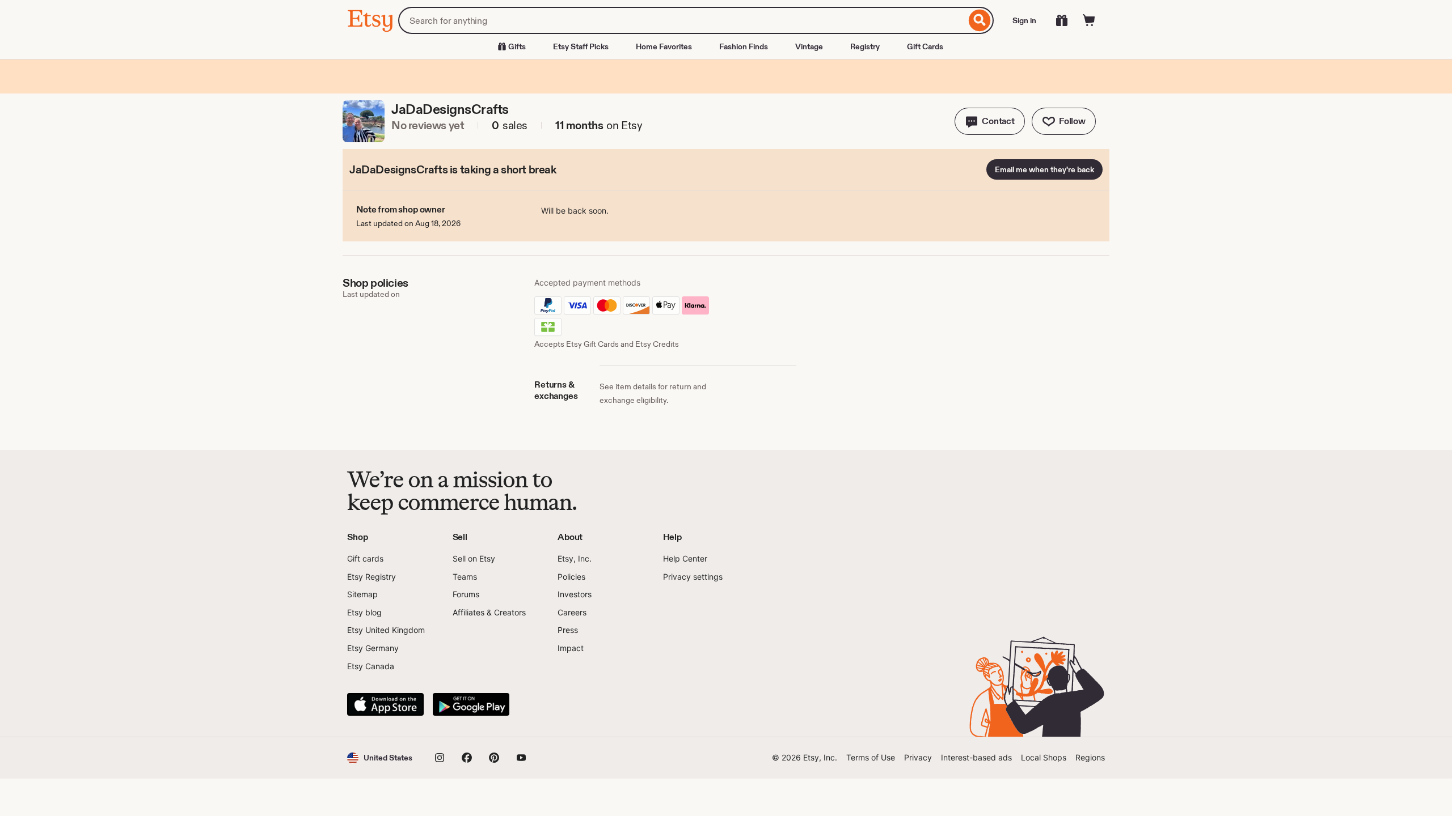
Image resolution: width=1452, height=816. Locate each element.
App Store (385, 704)
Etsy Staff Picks (581, 46)
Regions (1090, 757)
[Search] (980, 20)
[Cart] (1089, 20)
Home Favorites (664, 46)
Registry (865, 46)
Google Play (471, 704)
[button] (990, 121)
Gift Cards (925, 46)
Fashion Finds (743, 46)
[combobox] (682, 20)
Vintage (809, 46)
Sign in (1024, 20)
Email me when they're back (1044, 169)
